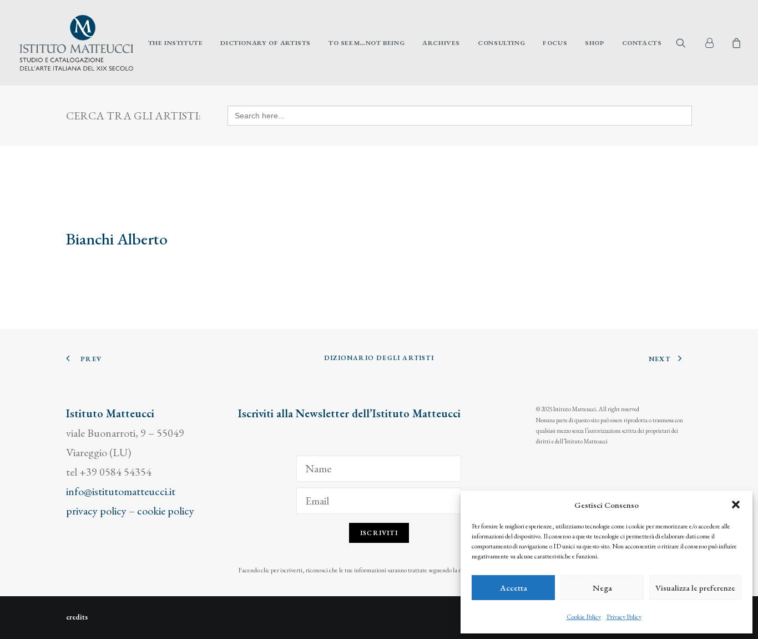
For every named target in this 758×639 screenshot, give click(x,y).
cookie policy (165, 510)
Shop (594, 42)
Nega (602, 587)
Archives (441, 42)
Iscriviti (379, 532)
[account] (713, 43)
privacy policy (96, 510)
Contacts (642, 42)
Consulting (501, 42)
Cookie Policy (584, 616)
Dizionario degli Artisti (379, 357)
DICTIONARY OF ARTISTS (265, 42)
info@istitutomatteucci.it (120, 491)
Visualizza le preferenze (695, 587)
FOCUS (555, 42)
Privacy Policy (624, 616)
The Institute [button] (175, 42)
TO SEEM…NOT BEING (367, 42)
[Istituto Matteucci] (76, 43)
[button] (735, 504)
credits (77, 617)
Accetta (513, 587)
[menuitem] (175, 43)
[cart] (734, 43)
